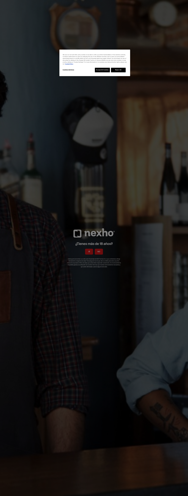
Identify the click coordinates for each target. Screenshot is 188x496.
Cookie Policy (69, 64)
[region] (94, 63)
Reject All (118, 70)
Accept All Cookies (102, 70)
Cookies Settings (68, 69)
